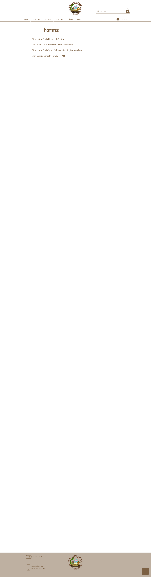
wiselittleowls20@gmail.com (41, 557)
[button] (128, 11)
